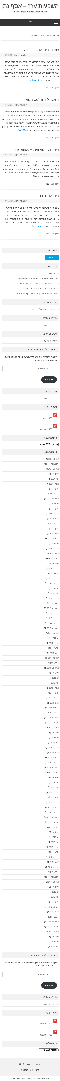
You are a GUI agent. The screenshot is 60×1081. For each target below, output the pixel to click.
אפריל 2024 (54, 484)
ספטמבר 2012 (52, 877)
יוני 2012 (55, 892)
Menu (30, 22)
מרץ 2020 (54, 573)
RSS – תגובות (46, 429)
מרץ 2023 (54, 509)
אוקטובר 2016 (53, 668)
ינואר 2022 (54, 533)
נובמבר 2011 (53, 917)
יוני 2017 (55, 638)
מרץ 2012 (54, 902)
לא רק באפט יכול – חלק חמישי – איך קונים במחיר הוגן (37, 293)
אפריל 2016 (54, 688)
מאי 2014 (55, 787)
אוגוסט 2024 (53, 469)
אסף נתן (20, 55)
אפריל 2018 (54, 613)
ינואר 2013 (54, 862)
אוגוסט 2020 (53, 558)
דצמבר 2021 (53, 538)
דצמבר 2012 (53, 867)
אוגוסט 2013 (53, 827)
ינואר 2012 (54, 912)
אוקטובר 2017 (53, 628)
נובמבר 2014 (53, 762)
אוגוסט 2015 (53, 728)
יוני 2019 (55, 588)
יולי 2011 (55, 937)
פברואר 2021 (53, 548)
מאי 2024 (55, 479)
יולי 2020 (55, 563)
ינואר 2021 (54, 553)
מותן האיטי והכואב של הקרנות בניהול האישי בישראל (37, 278)
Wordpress (44, 1078)
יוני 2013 (55, 837)
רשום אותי (49, 379)
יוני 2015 (55, 737)
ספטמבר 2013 (52, 822)
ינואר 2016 (54, 703)
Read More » (36, 80)
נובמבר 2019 (53, 583)
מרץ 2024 (54, 489)
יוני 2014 (55, 782)
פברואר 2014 (53, 802)
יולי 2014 (55, 777)
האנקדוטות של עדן (51, 341)
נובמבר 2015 (53, 713)
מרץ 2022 (54, 528)
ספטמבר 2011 (52, 927)
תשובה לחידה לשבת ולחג (42, 99)
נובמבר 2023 (53, 494)
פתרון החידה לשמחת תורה (41, 49)
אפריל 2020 (54, 568)
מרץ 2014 (54, 797)
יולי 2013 (55, 832)
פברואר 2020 (53, 578)
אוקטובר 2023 (53, 499)
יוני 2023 (55, 504)
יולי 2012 (55, 887)
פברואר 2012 (53, 907)
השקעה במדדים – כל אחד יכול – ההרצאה (42, 288)
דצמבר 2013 (53, 807)
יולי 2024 (55, 474)
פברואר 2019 (53, 598)
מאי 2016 (55, 683)
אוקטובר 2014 (53, 767)
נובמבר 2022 (53, 524)
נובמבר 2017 (53, 623)
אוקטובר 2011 (53, 922)
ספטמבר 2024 (52, 464)
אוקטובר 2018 (53, 608)
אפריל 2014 (54, 792)
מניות (47, 87)
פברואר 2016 (53, 698)
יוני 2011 (55, 942)
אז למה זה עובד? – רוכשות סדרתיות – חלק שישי (39, 284)
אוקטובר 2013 (53, 817)
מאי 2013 (55, 842)
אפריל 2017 (54, 643)
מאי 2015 (55, 742)
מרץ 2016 (54, 693)
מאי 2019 (55, 593)
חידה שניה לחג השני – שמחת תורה (36, 149)
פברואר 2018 (53, 618)
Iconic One (15, 1078)
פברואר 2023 (53, 514)
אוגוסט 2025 (53, 459)
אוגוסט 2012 (53, 882)
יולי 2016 (55, 673)
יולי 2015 (55, 732)
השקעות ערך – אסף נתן (30, 6)
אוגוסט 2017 (53, 633)
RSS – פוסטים (46, 418)
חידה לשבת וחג (49, 195)
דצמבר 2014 (53, 757)
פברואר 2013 (53, 857)
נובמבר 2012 (53, 872)
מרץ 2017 (54, 648)
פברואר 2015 (53, 747)
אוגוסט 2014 (53, 772)
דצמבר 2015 (53, 708)
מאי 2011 (55, 946)
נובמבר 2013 (53, 812)
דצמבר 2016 (53, 658)
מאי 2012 (55, 897)
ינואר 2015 (54, 752)
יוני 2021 (55, 543)
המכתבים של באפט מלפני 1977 (45, 309)
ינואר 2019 (54, 603)
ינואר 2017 (54, 653)
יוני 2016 (55, 678)
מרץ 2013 (54, 852)
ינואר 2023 (54, 518)
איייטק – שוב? (53, 274)
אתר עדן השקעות (51, 325)
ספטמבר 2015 (52, 722)
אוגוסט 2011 (53, 932)
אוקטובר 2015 (53, 718)
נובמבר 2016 (53, 663)
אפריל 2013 (54, 847)
